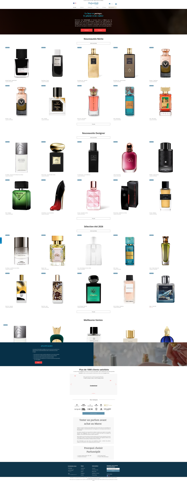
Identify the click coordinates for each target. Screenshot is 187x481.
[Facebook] (73, 3)
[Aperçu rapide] (56, 340)
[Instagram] (75, 3)
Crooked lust (94, 385)
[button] (104, 7)
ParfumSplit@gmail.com (72, 474)
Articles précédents (93, 43)
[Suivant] (115, 384)
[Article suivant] (185, 340)
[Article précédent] (2, 340)
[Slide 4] (93, 393)
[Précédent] (71, 384)
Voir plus (93, 124)
